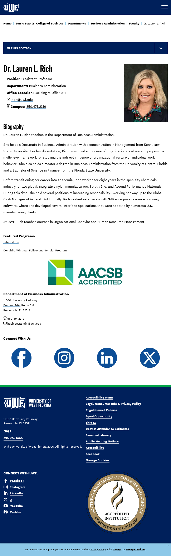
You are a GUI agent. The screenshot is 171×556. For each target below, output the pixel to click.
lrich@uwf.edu (22, 100)
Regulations (94, 410)
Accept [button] (117, 549)
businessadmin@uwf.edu (24, 323)
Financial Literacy (98, 435)
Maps (7, 431)
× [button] (167, 546)
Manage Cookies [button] (135, 549)
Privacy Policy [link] (98, 549)
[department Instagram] (64, 358)
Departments (77, 23)
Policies (111, 410)
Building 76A (11, 305)
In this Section (19, 48)
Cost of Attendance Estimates (107, 429)
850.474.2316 (36, 107)
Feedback (93, 454)
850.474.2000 (13, 438)
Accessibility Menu (99, 397)
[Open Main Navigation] (164, 7)
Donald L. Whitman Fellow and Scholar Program (35, 250)
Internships (11, 242)
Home (7, 23)
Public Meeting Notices (102, 441)
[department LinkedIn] (107, 358)
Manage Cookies (97, 460)
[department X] (150, 358)
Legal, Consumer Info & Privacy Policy (113, 404)
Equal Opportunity (99, 416)
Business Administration (108, 23)
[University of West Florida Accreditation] (117, 503)
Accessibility (95, 448)
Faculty (134, 23)
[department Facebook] (21, 358)
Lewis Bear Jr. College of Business (39, 23)
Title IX (91, 422)
